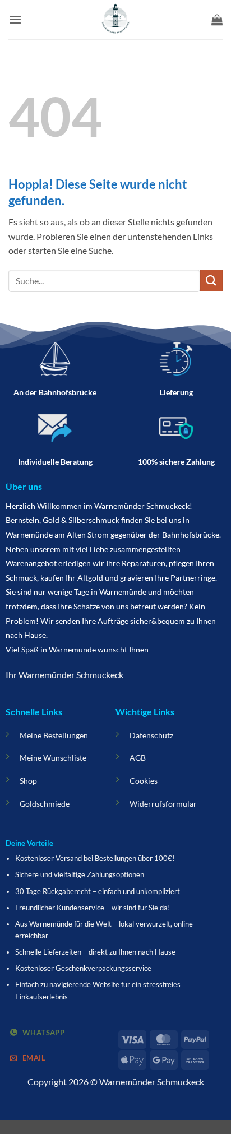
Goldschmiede (45, 803)
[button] (15, 19)
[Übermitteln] (211, 280)
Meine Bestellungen (54, 735)
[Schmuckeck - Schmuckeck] (115, 19)
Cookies (144, 780)
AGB (138, 757)
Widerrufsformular (163, 803)
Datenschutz (151, 735)
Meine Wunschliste (53, 757)
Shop (28, 780)
